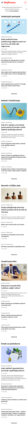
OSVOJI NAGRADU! (14, 11)
